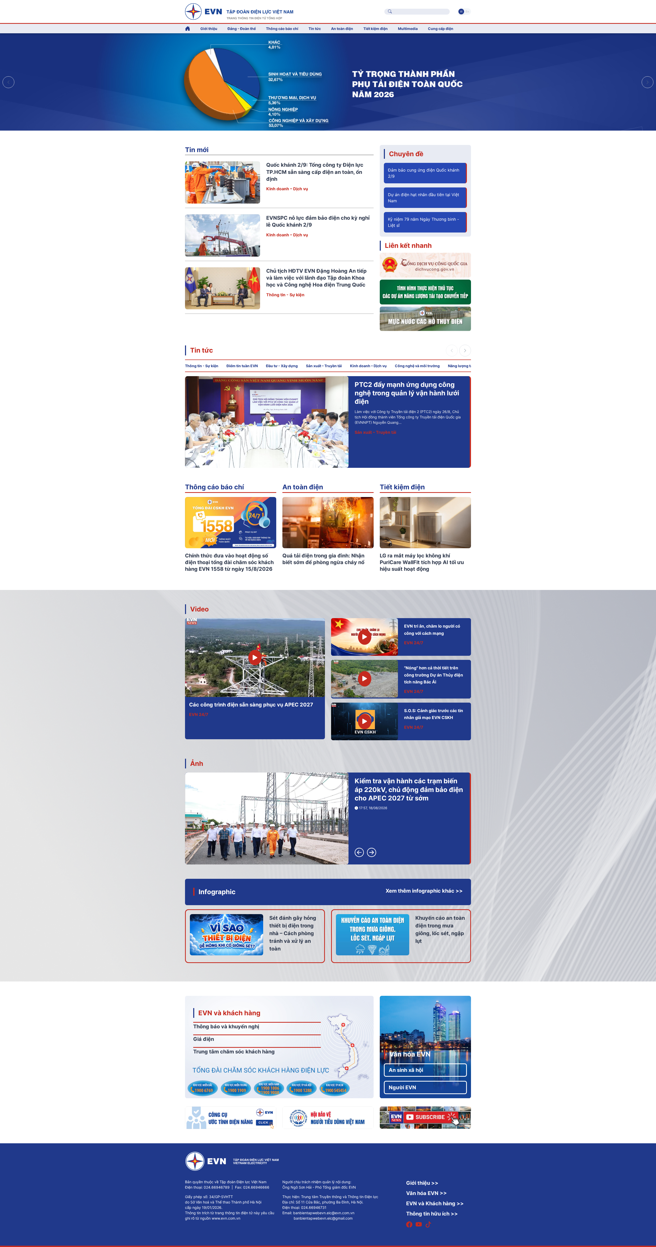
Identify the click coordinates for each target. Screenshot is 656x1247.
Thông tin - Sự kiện (285, 294)
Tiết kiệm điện (402, 487)
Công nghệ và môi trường (417, 366)
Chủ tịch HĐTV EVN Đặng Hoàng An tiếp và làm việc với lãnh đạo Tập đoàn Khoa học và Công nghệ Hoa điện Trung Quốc (316, 278)
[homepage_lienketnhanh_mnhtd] (425, 318)
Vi (461, 11)
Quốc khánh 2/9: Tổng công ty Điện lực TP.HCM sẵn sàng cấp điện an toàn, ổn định (314, 172)
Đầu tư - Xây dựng (282, 366)
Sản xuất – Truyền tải (324, 366)
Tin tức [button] (315, 28)
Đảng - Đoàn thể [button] (242, 28)
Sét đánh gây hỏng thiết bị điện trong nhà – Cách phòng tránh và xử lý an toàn (292, 933)
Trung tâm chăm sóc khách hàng (234, 1052)
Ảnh (196, 763)
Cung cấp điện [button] (440, 28)
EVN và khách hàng (229, 1013)
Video (199, 609)
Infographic (217, 892)
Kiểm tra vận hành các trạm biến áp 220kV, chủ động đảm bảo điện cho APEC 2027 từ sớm (409, 789)
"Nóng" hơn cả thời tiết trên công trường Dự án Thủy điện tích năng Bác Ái (433, 674)
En (467, 11)
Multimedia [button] (408, 28)
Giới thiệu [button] (208, 28)
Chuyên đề (406, 154)
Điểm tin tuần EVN (242, 366)
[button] (647, 82)
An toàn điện (302, 487)
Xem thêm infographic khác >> (424, 891)
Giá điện (203, 1039)
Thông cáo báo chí (282, 28)
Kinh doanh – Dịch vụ (287, 188)
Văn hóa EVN (409, 1054)
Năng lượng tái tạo (464, 366)
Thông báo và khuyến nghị (226, 1026)
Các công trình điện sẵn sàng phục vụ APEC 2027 (251, 705)
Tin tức (201, 350)
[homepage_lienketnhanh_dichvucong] (425, 264)
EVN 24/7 (198, 714)
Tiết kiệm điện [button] (375, 28)
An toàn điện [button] (342, 28)
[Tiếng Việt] (239, 11)
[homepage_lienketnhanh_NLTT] (425, 291)
